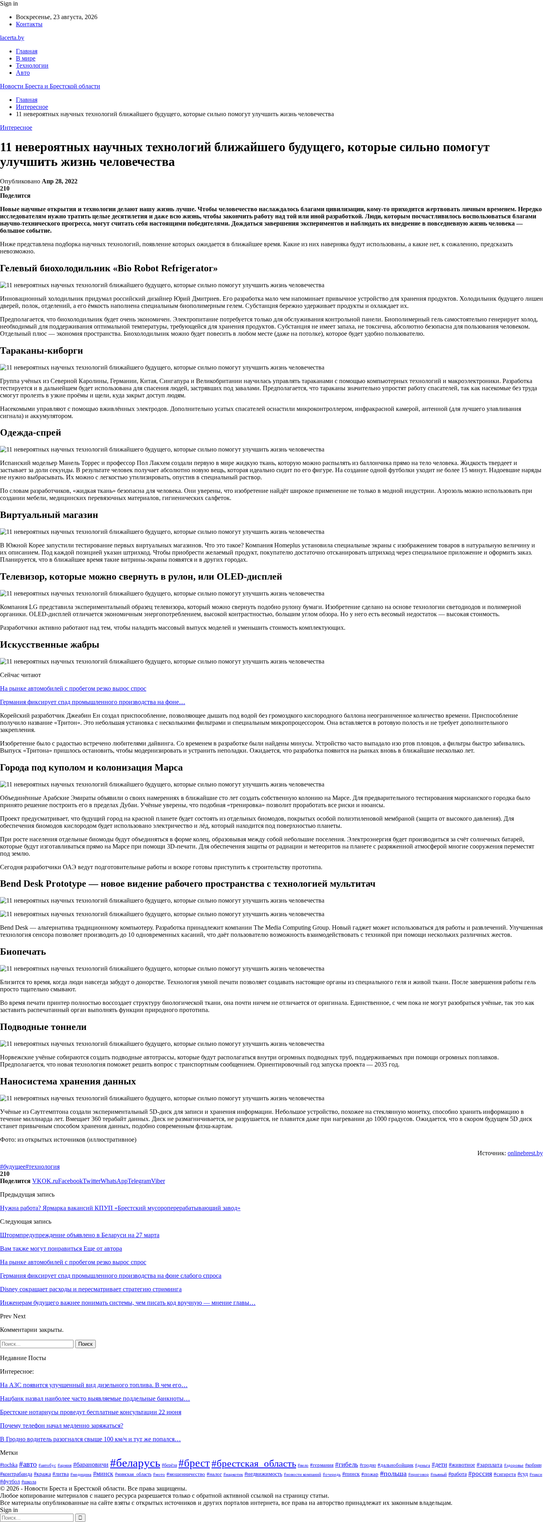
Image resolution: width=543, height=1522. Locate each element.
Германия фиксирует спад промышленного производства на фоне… (92, 702)
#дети (439, 1464)
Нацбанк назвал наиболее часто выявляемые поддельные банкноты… (95, 1398)
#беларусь (135, 1462)
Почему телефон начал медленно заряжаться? (61, 1425)
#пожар (369, 1474)
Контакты (29, 24)
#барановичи (91, 1464)
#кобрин (533, 1465)
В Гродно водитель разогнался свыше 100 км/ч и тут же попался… (90, 1439)
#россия (480, 1473)
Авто (23, 72)
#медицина (80, 1474)
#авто (28, 1464)
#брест (194, 1463)
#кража (42, 1474)
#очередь (332, 1474)
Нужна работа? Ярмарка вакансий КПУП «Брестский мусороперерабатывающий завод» (120, 1208)
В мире (25, 58)
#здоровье (514, 1465)
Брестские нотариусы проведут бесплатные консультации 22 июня (90, 1412)
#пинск (351, 1474)
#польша (393, 1473)
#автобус (47, 1465)
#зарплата (489, 1465)
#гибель (346, 1464)
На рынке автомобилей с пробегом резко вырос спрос (73, 688)
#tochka (8, 1465)
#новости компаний (302, 1474)
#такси (535, 1474)
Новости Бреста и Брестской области (50, 86)
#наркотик (233, 1474)
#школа (28, 1482)
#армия (65, 1465)
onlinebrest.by (525, 1153)
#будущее (12, 1166)
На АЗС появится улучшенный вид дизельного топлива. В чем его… (94, 1385)
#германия (322, 1465)
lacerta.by (12, 37)
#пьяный (439, 1474)
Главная (26, 51)
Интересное (16, 127)
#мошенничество (186, 1474)
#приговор (418, 1474)
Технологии (32, 65)
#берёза (169, 1465)
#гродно (368, 1465)
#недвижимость (263, 1474)
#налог (214, 1474)
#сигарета (505, 1474)
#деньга (422, 1465)
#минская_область (133, 1474)
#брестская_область (253, 1463)
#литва (60, 1474)
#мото (159, 1474)
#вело (303, 1465)
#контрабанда (16, 1474)
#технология (42, 1166)
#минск (103, 1473)
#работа (457, 1474)
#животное (462, 1465)
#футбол (10, 1481)
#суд (523, 1474)
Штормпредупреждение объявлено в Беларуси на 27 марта (79, 1235)
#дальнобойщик (395, 1465)
